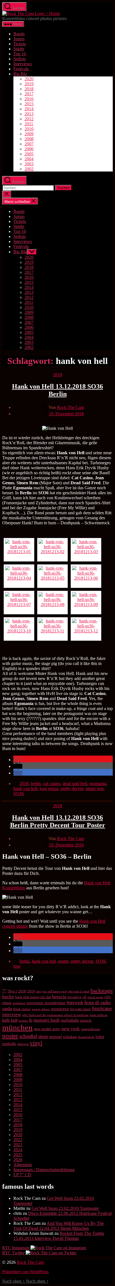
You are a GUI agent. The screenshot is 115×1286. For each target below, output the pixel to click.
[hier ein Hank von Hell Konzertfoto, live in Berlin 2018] (86, 576)
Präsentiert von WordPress (25, 1271)
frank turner (22, 1009)
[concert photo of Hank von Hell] (86, 549)
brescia (59, 996)
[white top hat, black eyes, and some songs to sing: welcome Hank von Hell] (19, 576)
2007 (29, 143)
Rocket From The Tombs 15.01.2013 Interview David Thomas (58, 1236)
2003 (29, 164)
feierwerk (74, 1002)
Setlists (19, 58)
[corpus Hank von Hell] (52, 629)
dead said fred (75, 783)
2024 (17, 1149)
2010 (29, 128)
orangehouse (90, 1029)
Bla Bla (20, 73)
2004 (29, 159)
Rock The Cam (70, 407)
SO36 (18, 793)
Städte (18, 48)
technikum (70, 1037)
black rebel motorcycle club (33, 997)
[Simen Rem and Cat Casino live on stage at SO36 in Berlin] (52, 576)
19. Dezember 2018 (66, 413)
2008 (29, 138)
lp (30, 1020)
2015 (29, 103)
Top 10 (19, 53)
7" (4, 991)
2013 (29, 113)
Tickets (19, 43)
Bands (19, 33)
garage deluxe (41, 1009)
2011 (29, 123)
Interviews (22, 63)
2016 (29, 98)
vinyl (36, 1043)
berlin (36, 783)
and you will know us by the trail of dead (62, 991)
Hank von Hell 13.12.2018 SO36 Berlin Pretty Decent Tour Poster (57, 821)
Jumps (19, 38)
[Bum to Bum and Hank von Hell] (19, 629)
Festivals (21, 68)
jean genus (49, 788)
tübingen (23, 1044)
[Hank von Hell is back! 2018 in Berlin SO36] (19, 549)
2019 (29, 83)
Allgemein (22, 1164)
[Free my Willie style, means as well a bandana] (86, 629)
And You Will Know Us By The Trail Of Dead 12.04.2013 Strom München (58, 1226)
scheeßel (28, 1036)
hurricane (102, 1008)
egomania (97, 783)
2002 (29, 169)
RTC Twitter (13, 1252)
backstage (101, 990)
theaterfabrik (86, 1037)
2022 (17, 1139)
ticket (99, 1037)
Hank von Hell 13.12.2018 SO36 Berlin (57, 390)
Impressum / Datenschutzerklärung (44, 1169)
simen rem (94, 788)
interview (11, 1014)
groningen (60, 1009)
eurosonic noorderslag (46, 1003)
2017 (29, 93)
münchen (17, 1027)
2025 (17, 1154)
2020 (29, 78)
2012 (29, 118)
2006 (29, 149)
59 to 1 (12, 991)
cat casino (51, 783)
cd (84, 997)
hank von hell (25, 788)
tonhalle (9, 1043)
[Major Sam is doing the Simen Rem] (86, 602)
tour (16, 966)
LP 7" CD (22, 1174)
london (23, 1020)
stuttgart (55, 1037)
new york (70, 1028)
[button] (17, 759)
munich (86, 1020)
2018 (29, 88)
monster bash (46, 1020)
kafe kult (10, 1020)
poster (63, 961)
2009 (29, 133)
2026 (17, 1159)
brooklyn (75, 997)
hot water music (80, 1009)
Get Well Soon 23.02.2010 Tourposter (65, 1208)
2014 (29, 108)
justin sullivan (98, 1015)
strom (43, 1036)
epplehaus (19, 1003)
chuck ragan (95, 997)
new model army (47, 1029)
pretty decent (72, 788)
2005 (29, 154)
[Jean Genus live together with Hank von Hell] (52, 549)
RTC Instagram (15, 1247)
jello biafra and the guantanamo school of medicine (55, 1015)
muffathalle (70, 1020)
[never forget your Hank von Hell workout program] (19, 602)
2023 (17, 1144)
